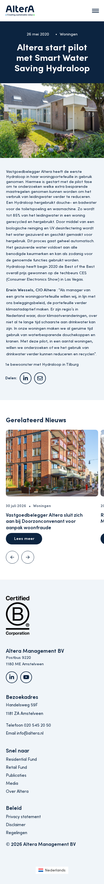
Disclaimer (16, 824)
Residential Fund (21, 759)
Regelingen (16, 832)
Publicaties (16, 775)
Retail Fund (16, 767)
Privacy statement (23, 816)
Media (12, 783)
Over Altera (17, 791)
